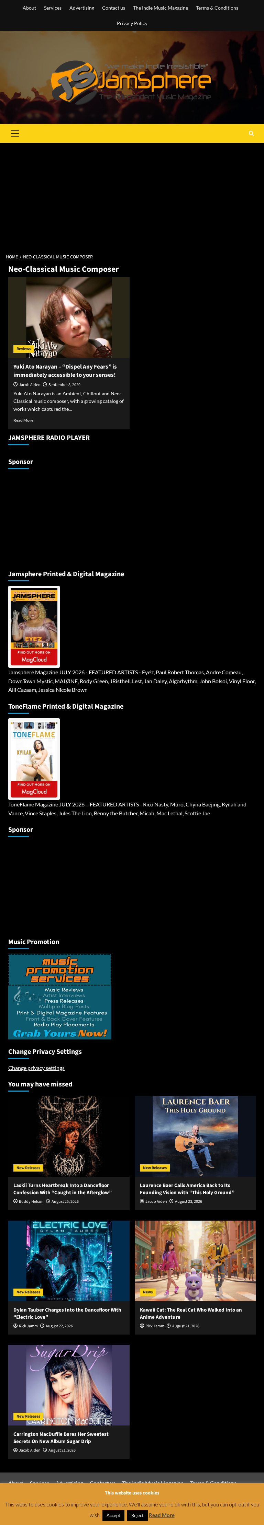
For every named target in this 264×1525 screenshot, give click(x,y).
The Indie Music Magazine (160, 8)
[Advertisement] (132, 194)
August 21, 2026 (185, 1326)
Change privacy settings (36, 1067)
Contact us (113, 8)
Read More (23, 420)
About (29, 8)
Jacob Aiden (30, 385)
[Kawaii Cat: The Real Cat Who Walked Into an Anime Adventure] (195, 1261)
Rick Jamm (28, 1326)
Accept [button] (113, 1515)
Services (53, 8)
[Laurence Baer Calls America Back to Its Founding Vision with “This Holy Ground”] (195, 1136)
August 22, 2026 (59, 1326)
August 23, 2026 (188, 1201)
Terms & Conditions (217, 8)
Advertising (81, 8)
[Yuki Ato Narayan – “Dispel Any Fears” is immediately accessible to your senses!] (69, 317)
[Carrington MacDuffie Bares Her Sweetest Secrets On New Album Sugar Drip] (69, 1385)
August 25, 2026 (65, 1201)
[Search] (251, 133)
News (148, 1292)
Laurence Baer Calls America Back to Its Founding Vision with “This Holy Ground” (187, 1189)
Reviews (23, 349)
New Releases (28, 1168)
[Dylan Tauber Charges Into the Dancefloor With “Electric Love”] (69, 1261)
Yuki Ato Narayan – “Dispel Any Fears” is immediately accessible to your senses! (65, 371)
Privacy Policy (132, 23)
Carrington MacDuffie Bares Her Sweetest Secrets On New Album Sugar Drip (61, 1438)
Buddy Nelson (31, 1201)
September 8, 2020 (64, 385)
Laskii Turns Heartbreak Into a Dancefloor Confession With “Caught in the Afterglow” (62, 1189)
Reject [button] (137, 1515)
